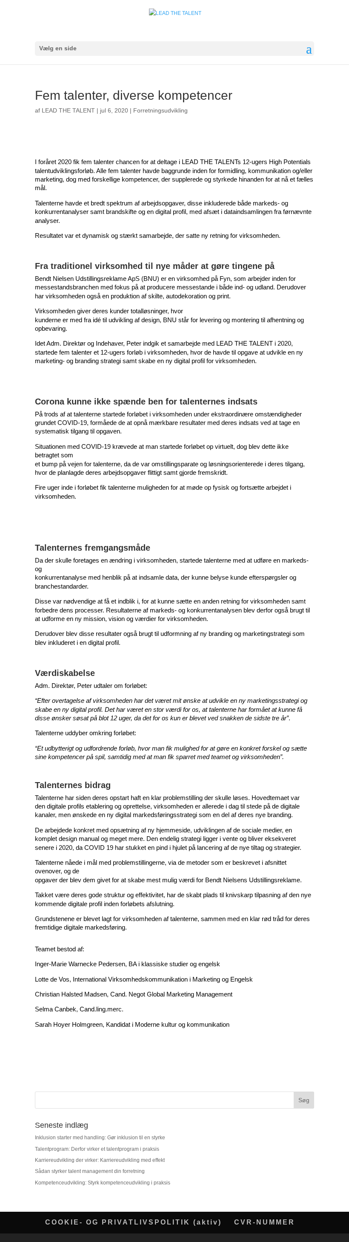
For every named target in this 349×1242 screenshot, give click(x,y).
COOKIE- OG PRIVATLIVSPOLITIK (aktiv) (133, 1222)
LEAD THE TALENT (68, 110)
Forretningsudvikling (160, 110)
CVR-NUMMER (264, 1222)
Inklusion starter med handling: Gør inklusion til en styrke (100, 1138)
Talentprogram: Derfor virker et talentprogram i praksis (97, 1149)
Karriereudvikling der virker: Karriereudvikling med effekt (100, 1160)
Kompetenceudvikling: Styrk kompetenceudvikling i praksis (102, 1183)
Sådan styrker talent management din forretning (90, 1171)
